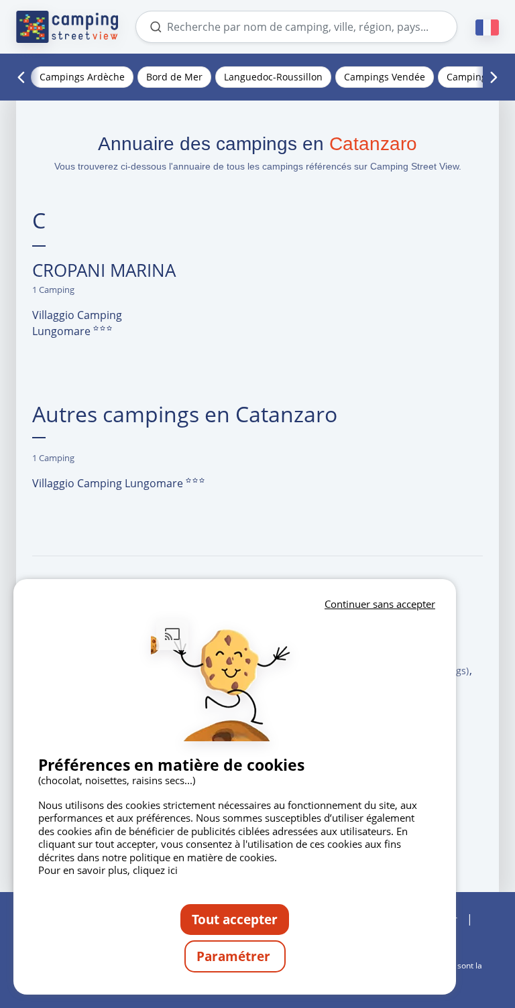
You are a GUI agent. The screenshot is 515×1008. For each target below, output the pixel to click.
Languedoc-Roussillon (273, 76)
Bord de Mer (174, 76)
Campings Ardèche (82, 76)
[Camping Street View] (67, 27)
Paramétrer (235, 956)
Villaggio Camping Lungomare (77, 323)
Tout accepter (235, 919)
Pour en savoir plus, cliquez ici (108, 870)
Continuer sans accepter (380, 604)
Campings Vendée (384, 76)
